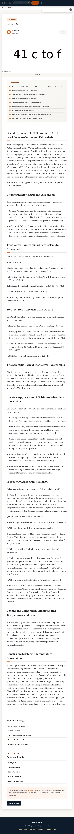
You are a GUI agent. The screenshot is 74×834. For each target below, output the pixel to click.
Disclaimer (41, 829)
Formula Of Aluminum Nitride (18, 740)
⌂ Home (35, 3)
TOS (54, 829)
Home (20, 829)
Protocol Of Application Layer (18, 744)
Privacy (49, 829)
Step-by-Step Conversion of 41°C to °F (24, 98)
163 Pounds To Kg (14, 767)
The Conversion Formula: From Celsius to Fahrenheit (28, 95)
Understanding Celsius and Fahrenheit (24, 91)
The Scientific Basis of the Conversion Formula (26, 102)
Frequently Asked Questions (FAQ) (23, 110)
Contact (32, 829)
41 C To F (31, 790)
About (26, 829)
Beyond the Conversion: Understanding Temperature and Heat (32, 114)
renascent (6, 3)
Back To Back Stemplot (16, 781)
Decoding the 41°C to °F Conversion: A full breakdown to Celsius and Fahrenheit (37, 87)
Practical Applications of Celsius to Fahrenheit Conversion (30, 106)
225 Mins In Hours (14, 731)
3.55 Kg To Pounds (14, 763)
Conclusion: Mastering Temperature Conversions (27, 118)
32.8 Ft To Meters (14, 772)
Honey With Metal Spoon (16, 726)
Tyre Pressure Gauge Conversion (19, 735)
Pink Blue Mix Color (14, 776)
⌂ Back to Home (14, 803)
